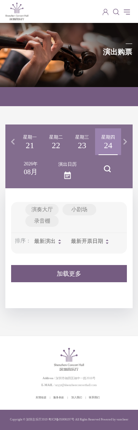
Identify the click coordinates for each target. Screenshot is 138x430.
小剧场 (79, 209)
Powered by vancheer (114, 419)
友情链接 (41, 397)
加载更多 (69, 273)
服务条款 (58, 397)
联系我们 (94, 397)
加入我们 (76, 397)
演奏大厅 (42, 209)
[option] (30, 141)
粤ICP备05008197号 (61, 419)
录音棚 (42, 221)
